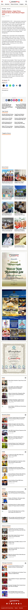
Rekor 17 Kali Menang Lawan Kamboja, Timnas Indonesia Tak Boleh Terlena (17, 573)
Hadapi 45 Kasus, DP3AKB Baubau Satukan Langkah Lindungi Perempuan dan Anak (7, 119)
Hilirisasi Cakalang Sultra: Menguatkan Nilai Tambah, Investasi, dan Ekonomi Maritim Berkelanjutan (16, 394)
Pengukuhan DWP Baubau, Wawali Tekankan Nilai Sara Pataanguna (20, 127)
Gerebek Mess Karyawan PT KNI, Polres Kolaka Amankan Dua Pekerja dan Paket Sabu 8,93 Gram (17, 529)
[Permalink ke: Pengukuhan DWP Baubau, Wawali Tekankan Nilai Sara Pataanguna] (20, 223)
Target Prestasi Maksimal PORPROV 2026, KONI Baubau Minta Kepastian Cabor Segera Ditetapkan (19, 115)
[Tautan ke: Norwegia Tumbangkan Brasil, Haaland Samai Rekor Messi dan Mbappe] (4, 587)
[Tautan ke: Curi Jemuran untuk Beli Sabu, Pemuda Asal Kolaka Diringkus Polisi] (4, 550)
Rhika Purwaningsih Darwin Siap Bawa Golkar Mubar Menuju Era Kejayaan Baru (16, 462)
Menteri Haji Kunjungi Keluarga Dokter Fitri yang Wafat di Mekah (19, 123)
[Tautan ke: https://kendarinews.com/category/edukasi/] (25, 489)
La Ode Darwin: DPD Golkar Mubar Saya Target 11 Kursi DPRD (16, 455)
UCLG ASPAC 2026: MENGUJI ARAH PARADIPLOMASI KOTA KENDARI (15, 388)
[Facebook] (6, 100)
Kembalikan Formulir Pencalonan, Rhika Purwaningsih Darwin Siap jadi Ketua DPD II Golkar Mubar (16, 468)
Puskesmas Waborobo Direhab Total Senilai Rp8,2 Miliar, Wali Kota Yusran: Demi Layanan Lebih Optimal (20, 119)
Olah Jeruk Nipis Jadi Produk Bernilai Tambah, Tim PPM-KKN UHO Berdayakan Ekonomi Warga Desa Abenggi (16, 518)
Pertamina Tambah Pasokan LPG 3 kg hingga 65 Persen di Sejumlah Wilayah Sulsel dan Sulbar (16, 418)
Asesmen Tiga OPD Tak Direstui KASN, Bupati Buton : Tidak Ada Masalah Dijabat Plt (7, 106)
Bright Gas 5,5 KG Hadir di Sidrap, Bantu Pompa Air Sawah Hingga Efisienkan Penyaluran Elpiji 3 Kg (15, 437)
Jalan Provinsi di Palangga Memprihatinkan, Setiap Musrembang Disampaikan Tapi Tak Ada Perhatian (20, 106)
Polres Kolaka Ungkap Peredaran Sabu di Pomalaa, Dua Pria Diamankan (16, 536)
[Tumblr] (11, 100)
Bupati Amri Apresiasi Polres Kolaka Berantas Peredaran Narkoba (16, 555)
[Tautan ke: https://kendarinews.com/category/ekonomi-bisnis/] (25, 415)
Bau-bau (3, 16)
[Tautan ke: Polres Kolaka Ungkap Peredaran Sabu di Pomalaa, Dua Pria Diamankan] (4, 537)
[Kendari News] (14, 1)
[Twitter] (9, 100)
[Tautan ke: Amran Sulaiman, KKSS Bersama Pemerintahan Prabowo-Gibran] (4, 408)
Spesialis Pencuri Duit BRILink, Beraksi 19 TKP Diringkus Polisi (17, 542)
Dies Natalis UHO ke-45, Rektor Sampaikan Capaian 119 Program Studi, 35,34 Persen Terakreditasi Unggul (16, 505)
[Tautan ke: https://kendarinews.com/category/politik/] (25, 452)
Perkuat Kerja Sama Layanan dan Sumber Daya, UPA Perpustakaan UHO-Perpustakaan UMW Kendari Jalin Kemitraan (17, 492)
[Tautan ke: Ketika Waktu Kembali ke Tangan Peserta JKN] (4, 382)
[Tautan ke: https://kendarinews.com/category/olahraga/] (25, 563)
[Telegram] (19, 100)
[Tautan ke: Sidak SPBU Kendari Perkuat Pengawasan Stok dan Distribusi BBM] (4, 432)
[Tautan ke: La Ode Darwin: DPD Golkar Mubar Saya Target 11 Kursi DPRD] (4, 456)
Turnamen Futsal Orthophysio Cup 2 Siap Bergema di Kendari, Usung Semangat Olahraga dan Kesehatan (16, 567)
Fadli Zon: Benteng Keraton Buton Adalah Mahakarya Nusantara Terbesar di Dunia (7, 123)
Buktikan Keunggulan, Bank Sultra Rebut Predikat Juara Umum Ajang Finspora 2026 (16, 425)
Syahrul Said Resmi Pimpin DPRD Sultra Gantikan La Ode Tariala (15, 481)
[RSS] (21, 100)
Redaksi (16, 608)
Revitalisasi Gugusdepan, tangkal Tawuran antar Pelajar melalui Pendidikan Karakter (16, 400)
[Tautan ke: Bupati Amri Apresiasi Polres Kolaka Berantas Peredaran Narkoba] (4, 556)
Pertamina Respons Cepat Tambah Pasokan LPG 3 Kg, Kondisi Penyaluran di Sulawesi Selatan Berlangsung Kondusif (16, 444)
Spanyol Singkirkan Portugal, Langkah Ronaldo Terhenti (17, 579)
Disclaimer (21, 608)
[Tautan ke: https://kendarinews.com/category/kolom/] (25, 378)
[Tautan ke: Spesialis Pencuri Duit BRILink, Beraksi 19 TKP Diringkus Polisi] (4, 543)
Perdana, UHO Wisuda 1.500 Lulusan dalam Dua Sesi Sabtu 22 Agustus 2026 (16, 499)
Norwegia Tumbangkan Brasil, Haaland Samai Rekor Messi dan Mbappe (16, 586)
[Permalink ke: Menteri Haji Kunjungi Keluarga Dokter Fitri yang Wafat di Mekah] (20, 207)
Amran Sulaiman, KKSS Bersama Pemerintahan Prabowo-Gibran (17, 407)
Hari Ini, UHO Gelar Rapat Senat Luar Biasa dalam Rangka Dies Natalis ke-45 (16, 512)
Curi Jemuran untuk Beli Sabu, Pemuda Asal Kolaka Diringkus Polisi (16, 549)
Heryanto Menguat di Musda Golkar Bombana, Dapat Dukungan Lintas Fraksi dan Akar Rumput (17, 475)
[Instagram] (14, 100)
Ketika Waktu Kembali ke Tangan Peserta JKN (17, 380)
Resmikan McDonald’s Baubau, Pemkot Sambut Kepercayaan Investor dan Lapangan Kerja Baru (7, 115)
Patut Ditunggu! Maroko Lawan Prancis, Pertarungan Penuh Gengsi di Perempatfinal (16, 592)
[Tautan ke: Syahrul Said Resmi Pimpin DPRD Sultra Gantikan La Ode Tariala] (4, 482)
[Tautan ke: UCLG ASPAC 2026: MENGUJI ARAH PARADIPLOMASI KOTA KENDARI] (4, 389)
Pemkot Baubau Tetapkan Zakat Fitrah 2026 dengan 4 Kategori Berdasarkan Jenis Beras (20, 246)
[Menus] (2, 1)
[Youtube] (16, 100)
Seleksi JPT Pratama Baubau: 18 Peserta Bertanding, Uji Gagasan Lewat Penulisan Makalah (7, 127)
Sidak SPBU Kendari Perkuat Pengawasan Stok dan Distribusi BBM (17, 431)
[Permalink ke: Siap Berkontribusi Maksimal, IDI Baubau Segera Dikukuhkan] (8, 239)
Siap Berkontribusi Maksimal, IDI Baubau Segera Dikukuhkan (7, 246)
